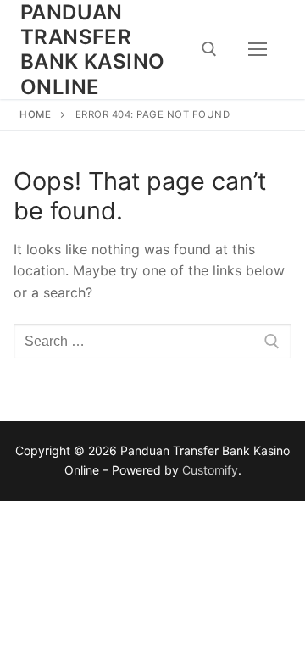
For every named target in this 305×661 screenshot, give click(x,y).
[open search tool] (209, 49)
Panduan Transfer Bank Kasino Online (92, 49)
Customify (210, 470)
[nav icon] (257, 50)
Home (35, 114)
